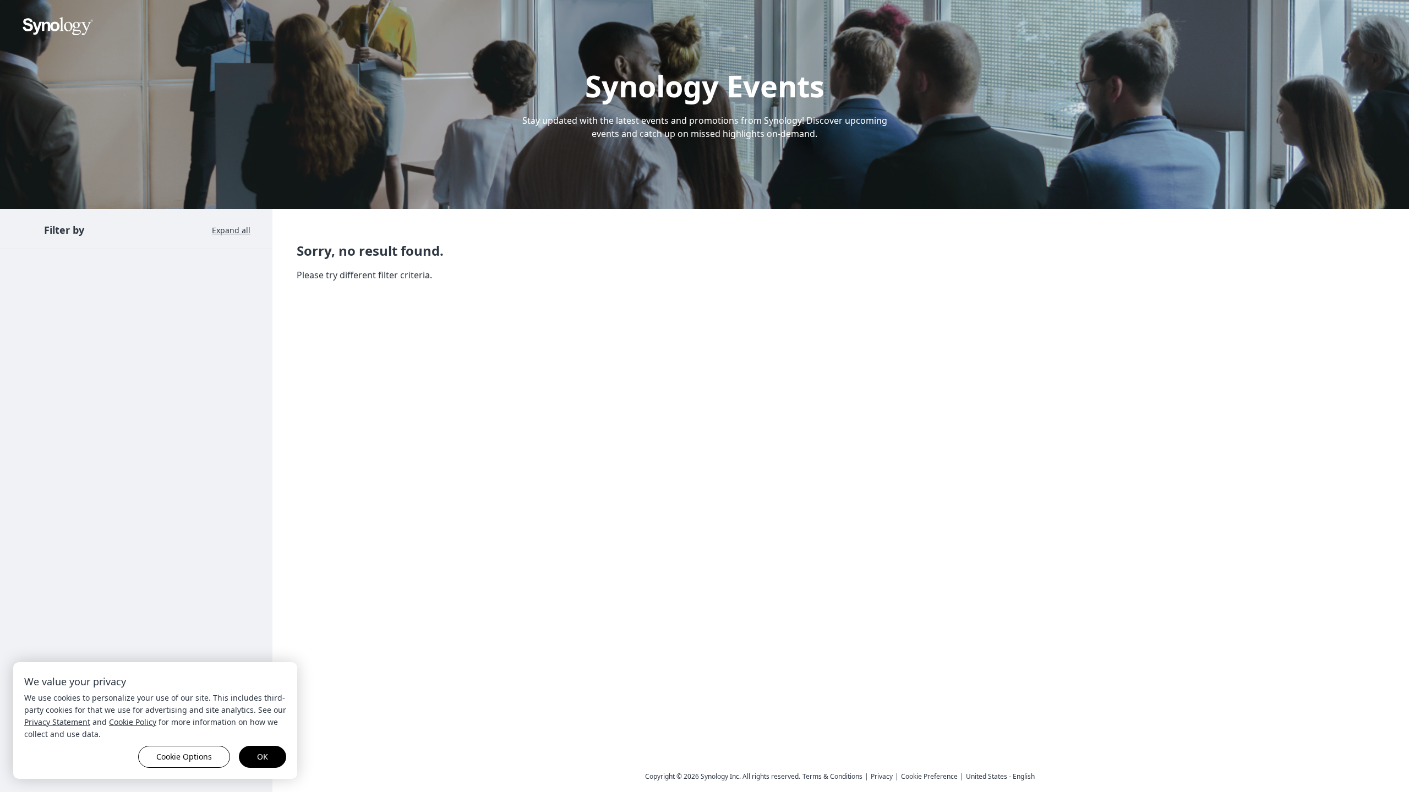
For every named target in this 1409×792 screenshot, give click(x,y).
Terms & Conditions (832, 776)
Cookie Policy (132, 722)
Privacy (882, 776)
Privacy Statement (57, 722)
